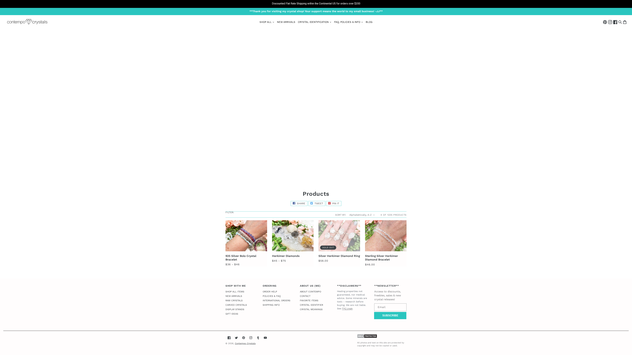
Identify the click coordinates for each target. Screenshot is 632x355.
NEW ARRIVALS (233, 296)
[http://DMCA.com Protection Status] (367, 337)
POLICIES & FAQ (272, 296)
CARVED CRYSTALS (236, 305)
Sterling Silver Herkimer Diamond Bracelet (381, 257)
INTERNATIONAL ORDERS (276, 300)
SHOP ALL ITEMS (234, 291)
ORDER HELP (270, 291)
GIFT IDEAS (231, 313)
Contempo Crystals (245, 343)
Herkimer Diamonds (286, 256)
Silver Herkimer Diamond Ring (339, 256)
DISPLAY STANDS (234, 309)
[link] (316, 4)
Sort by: (340, 214)
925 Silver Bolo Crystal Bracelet (240, 257)
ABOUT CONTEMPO (310, 291)
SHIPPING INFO (271, 305)
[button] (620, 22)
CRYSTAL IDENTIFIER (311, 305)
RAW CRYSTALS (234, 300)
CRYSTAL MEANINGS (311, 309)
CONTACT (305, 296)
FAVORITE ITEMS (309, 300)
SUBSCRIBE (390, 315)
